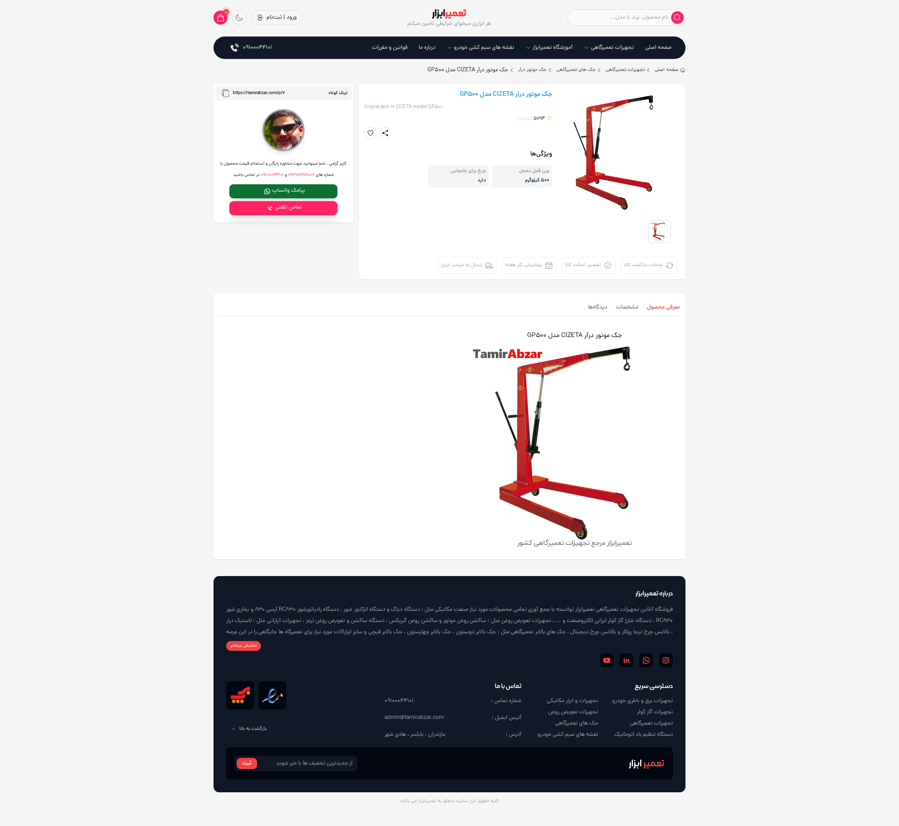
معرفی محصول (663, 307)
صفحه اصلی (658, 48)
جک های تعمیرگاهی (576, 70)
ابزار (646, 763)
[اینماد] (272, 695)
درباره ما (427, 48)
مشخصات (627, 307)
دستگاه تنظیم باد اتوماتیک (643, 735)
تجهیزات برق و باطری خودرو (642, 701)
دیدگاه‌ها (598, 307)
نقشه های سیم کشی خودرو (484, 48)
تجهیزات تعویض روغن (573, 712)
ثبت (246, 763)
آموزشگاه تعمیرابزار (552, 48)
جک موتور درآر (532, 70)
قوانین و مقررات (389, 48)
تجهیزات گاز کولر (655, 712)
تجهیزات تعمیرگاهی (612, 48)
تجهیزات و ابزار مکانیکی (572, 701)
